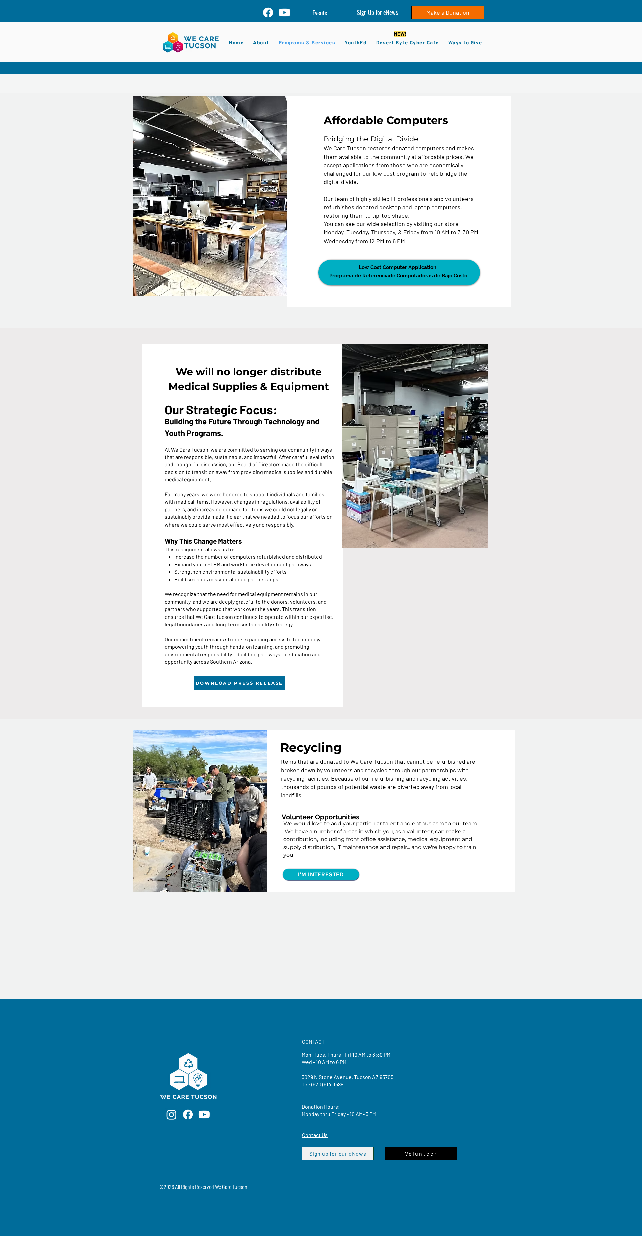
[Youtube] (284, 12)
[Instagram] (171, 1114)
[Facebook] (268, 12)
